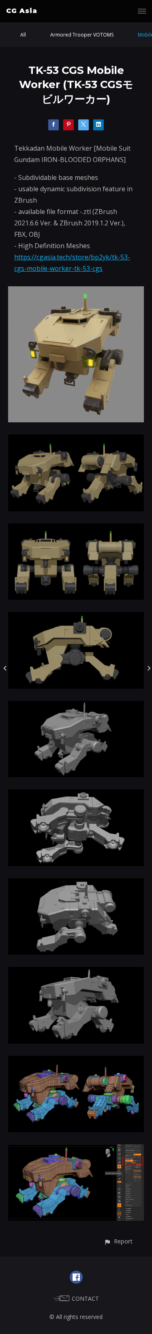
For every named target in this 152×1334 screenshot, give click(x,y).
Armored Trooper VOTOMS (81, 34)
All (23, 34)
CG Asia (21, 11)
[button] (118, 1241)
